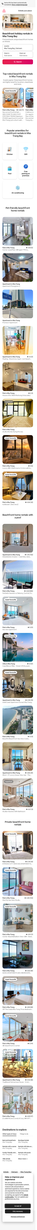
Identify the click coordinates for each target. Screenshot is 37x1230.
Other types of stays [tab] (9, 1134)
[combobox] (17, 48)
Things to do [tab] (24, 1134)
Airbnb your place (25, 11)
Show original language (19, 5)
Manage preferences (18, 1217)
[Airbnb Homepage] (4, 10)
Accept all (17, 1206)
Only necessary (18, 1211)
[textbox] (10, 55)
